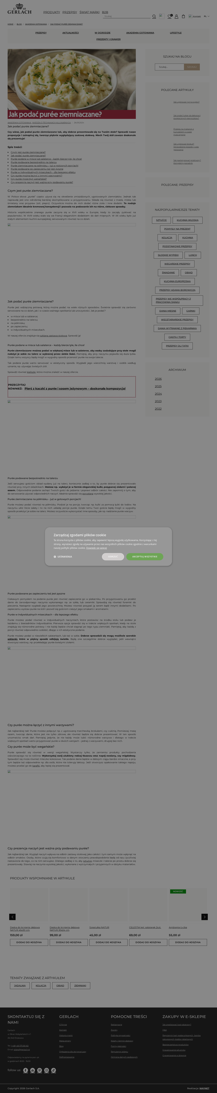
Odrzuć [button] (113, 556)
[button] (63, 556)
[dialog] (108, 546)
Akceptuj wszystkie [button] (144, 556)
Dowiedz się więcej (96, 548)
